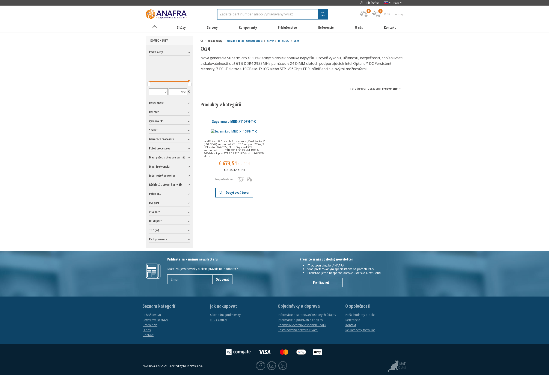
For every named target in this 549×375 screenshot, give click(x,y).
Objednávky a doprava (299, 306)
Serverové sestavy (155, 320)
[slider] (149, 84)
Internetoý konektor (162, 175)
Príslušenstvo (152, 315)
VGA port (154, 212)
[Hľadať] (323, 14)
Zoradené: (383, 88)
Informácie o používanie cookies (300, 320)
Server (270, 41)
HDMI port (155, 221)
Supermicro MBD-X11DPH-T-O (234, 121)
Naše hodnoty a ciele (360, 315)
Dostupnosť (156, 103)
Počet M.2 (155, 194)
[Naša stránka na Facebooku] (260, 366)
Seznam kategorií (159, 306)
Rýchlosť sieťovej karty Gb (165, 184)
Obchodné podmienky (225, 315)
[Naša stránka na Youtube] (271, 366)
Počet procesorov (159, 148)
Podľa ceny (156, 52)
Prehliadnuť (321, 282)
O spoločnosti (357, 306)
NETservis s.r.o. (193, 366)
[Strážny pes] (241, 179)
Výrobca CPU (156, 121)
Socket (153, 130)
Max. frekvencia (159, 166)
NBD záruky (218, 320)
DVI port (154, 203)
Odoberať (222, 279)
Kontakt (390, 27)
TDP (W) (154, 230)
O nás (359, 27)
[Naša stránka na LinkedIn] (282, 366)
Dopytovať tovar (237, 192)
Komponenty (159, 40)
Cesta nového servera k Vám (298, 330)
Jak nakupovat (223, 306)
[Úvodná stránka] (202, 41)
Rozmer (154, 112)
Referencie (326, 27)
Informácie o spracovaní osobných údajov (307, 315)
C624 (296, 41)
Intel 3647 (283, 41)
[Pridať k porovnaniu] (249, 179)
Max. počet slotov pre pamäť (167, 157)
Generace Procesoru (161, 139)
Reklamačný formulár (360, 330)
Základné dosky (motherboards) (244, 41)
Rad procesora (158, 239)
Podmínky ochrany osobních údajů (302, 325)
